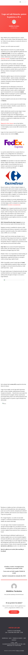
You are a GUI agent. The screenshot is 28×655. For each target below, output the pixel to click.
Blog (10, 638)
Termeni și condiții (17, 638)
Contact (14, 640)
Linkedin (4, 648)
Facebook (2, 648)
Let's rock (14, 612)
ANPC (24, 638)
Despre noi (5, 638)
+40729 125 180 (14, 628)
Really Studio (20, 650)
